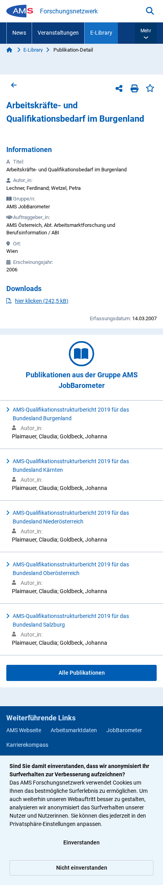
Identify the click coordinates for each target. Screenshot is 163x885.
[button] (146, 33)
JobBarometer (124, 730)
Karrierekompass (27, 745)
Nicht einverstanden (81, 868)
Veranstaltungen (58, 33)
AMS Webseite (23, 730)
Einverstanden (81, 842)
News (19, 33)
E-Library (101, 33)
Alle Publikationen (82, 673)
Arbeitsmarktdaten (74, 730)
